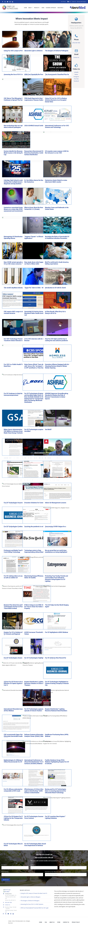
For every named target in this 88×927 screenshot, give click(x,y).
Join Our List (6, 879)
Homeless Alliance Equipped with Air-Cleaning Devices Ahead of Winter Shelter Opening (57, 353)
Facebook (76, 81)
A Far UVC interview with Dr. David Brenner (36, 327)
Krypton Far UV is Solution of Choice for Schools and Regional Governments (15, 620)
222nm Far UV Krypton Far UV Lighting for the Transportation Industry (15, 805)
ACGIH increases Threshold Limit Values (36, 620)
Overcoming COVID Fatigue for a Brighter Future (57, 515)
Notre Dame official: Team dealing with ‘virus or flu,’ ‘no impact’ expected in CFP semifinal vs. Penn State (36, 353)
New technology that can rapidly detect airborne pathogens (15, 114)
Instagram (76, 76)
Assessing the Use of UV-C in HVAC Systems (15, 63)
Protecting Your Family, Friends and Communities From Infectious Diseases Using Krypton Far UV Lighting (57, 564)
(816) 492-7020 (76, 43)
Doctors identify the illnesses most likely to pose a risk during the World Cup (15, 139)
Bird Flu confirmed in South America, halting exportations (57, 250)
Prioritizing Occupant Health (15, 469)
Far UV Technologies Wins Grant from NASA (15, 832)
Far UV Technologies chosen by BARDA (15, 646)
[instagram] (10, 1)
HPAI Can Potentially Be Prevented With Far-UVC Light (36, 63)
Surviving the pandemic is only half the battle (36, 515)
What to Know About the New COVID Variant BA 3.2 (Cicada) (36, 196)
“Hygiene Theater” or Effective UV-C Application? (36, 225)
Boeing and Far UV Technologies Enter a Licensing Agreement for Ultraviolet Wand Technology (57, 777)
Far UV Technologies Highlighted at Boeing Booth (36, 646)
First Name (4, 864)
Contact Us (76, 57)
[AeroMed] (6, 891)
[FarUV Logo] (7, 889)
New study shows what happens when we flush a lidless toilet (36, 250)
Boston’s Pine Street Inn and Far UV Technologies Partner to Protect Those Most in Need (15, 593)
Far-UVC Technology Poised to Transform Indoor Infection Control (15, 327)
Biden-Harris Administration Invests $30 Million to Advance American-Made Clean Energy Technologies (15, 418)
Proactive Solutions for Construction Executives (36, 491)
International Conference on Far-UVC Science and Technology (57, 114)
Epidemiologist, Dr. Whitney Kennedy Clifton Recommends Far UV (15, 748)
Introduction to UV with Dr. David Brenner (57, 276)
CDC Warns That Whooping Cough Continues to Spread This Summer (15, 86)
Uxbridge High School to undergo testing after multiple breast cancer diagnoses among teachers (15, 168)
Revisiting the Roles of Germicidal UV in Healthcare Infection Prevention (57, 225)
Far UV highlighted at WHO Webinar (57, 620)
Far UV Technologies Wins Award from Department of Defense (36, 832)
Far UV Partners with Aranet (57, 447)
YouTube (76, 79)
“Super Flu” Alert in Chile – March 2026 (36, 276)
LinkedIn (76, 72)
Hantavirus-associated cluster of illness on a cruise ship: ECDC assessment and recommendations (15, 196)
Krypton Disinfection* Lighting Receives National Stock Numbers (57, 697)
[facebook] (2, 1)
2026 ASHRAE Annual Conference (36, 114)
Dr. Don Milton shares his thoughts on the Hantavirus (36, 168)
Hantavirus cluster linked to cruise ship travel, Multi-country (57, 168)
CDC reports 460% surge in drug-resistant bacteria (15, 300)
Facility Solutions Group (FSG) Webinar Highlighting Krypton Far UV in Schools (57, 748)
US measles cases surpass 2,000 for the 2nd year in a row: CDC (57, 139)
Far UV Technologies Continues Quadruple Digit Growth (15, 515)
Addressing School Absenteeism (57, 469)
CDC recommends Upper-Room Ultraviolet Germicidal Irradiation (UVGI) (15, 723)
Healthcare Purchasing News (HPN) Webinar (57, 723)
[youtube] (7, 1)
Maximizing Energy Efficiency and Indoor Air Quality (36, 564)
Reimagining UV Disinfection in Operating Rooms (15, 225)
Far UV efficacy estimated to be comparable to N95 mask (15, 777)
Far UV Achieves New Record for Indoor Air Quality (57, 646)
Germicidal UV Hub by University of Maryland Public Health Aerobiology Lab (36, 300)
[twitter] (5, 1)
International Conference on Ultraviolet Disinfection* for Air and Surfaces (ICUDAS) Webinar (36, 748)
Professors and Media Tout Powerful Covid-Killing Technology (15, 539)
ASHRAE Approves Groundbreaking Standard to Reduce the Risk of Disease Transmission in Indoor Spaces (57, 382)
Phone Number (5, 871)
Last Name (33, 864)
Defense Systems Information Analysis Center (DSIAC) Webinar (36, 723)
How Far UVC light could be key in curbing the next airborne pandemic (57, 327)
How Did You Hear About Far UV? (53, 871)
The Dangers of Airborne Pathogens (57, 39)
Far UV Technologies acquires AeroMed (36, 418)
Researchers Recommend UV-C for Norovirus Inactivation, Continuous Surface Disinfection (36, 139)
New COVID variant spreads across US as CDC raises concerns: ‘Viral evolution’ (15, 250)
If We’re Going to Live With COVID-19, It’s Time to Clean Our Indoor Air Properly (36, 593)
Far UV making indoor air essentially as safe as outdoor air (15, 564)
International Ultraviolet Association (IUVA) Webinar (15, 697)
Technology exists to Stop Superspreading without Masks (36, 539)
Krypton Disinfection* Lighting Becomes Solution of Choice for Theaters (36, 670)
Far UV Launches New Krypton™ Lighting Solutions (57, 805)
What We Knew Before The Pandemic (36, 447)
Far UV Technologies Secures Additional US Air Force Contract (15, 491)
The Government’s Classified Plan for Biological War (57, 63)
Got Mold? (57, 418)
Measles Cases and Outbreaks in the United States (57, 196)
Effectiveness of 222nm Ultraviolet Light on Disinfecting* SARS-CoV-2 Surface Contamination (36, 777)
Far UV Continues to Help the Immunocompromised (15, 382)
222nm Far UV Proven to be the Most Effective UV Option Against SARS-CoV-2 (15, 670)
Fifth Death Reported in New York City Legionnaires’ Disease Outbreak (36, 86)
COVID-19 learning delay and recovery (15, 447)
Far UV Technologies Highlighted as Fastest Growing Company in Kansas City (57, 670)
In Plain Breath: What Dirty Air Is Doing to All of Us (57, 300)
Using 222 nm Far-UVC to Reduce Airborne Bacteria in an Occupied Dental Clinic (57, 86)
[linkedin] (12, 1)
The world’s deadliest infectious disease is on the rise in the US (15, 276)
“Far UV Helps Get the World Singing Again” (57, 593)
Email (61, 864)
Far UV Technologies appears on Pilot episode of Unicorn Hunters (36, 697)
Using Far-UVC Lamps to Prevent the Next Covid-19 (15, 39)
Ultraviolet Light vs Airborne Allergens (36, 39)
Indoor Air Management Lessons (57, 491)
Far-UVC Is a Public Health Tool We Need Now (15, 353)
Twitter (76, 74)
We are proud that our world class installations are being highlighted (57, 539)
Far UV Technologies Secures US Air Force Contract (36, 805)
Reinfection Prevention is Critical (36, 469)
